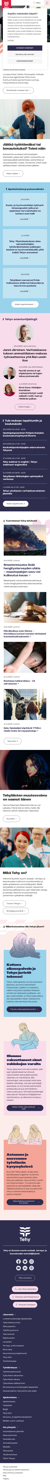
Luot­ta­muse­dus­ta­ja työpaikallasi (17, 1319)
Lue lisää (24, 219)
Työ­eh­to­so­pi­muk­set (12, 1372)
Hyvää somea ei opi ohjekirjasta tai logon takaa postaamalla (30, 374)
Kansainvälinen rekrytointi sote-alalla (20, 1391)
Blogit (5, 1409)
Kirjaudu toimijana (27, 1305)
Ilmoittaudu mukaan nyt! (17, 90)
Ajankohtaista (10, 1398)
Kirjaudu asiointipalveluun (27, 1297)
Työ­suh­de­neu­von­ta (11, 1323)
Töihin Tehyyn (9, 1458)
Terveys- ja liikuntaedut (13, 1346)
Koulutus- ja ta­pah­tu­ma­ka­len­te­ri (17, 1417)
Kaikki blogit (24, 407)
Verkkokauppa (9, 1361)
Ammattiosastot (10, 1443)
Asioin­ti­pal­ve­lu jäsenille (13, 1432)
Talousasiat (8, 1451)
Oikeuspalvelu (9, 1326)
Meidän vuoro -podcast (13, 1421)
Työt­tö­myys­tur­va (10, 1330)
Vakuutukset (8, 1334)
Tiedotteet (7, 1405)
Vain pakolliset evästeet (24, 54)
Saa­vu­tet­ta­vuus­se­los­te (13, 1473)
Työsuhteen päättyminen (14, 1383)
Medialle (6, 1447)
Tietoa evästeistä (10, 1467)
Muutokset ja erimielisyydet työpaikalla (20, 1387)
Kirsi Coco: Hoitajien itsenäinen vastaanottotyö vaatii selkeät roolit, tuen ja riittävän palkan (31, 393)
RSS (4, 1476)
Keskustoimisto (10, 1435)
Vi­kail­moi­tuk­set (10, 1455)
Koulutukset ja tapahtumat (15, 1353)
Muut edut (7, 1350)
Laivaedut (7, 1342)
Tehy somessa (25, 1278)
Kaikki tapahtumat (15, 504)
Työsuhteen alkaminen (13, 1376)
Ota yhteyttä (9, 1427)
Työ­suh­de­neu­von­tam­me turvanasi (24, 1202)
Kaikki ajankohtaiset (24, 304)
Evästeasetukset (25, 61)
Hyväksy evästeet (24, 48)
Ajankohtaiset (9, 1402)
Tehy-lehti (11, 741)
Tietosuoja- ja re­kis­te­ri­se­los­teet (16, 1470)
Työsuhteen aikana (11, 1379)
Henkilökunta (9, 1439)
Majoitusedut (9, 1338)
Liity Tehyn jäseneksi (27, 1289)
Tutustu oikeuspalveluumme (23, 1009)
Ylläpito (6, 1479)
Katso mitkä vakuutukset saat (23, 1108)
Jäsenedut (8, 1315)
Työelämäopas (10, 1368)
